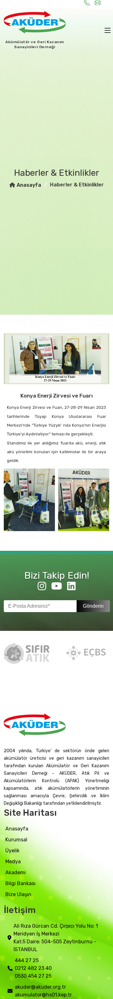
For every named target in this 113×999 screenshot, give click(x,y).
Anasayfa (29, 185)
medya (13, 862)
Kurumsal (16, 840)
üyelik (12, 851)
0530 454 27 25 (33, 976)
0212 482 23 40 (33, 968)
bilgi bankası (20, 883)
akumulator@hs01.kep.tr (43, 995)
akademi (15, 872)
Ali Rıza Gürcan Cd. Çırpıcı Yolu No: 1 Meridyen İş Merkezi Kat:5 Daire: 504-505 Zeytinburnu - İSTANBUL (55, 937)
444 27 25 (27, 960)
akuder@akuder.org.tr (40, 987)
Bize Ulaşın (18, 894)
